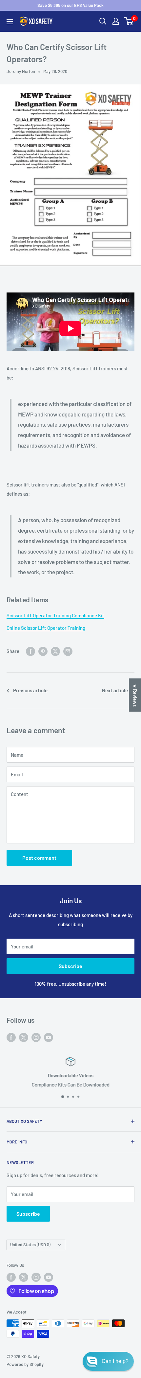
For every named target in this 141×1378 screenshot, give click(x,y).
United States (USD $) (30, 1244)
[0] (129, 21)
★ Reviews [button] (135, 695)
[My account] (115, 21)
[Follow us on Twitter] (23, 1037)
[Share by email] (67, 651)
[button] (108, 1361)
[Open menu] (10, 21)
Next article (115, 690)
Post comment (39, 858)
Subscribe (70, 966)
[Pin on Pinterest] (43, 651)
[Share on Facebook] (30, 651)
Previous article (30, 690)
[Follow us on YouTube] (48, 1037)
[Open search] (103, 21)
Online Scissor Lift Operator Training (46, 628)
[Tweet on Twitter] (55, 651)
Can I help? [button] (115, 1361)
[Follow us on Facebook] (11, 1037)
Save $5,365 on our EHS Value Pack (70, 5)
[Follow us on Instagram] (36, 1037)
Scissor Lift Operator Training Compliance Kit (55, 615)
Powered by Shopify (25, 1364)
